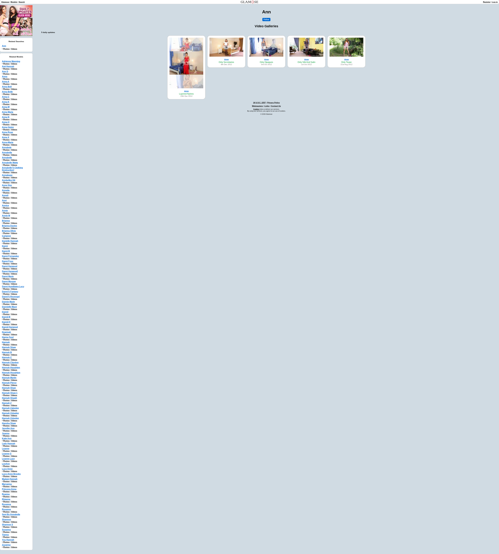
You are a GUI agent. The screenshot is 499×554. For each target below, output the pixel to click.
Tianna (5, 535)
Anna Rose (7, 132)
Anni (4, 200)
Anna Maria (7, 112)
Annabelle (7, 157)
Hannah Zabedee (10, 408)
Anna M (5, 107)
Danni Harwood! (10, 271)
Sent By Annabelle (11, 514)
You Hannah (8, 540)
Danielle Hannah (10, 241)
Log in (495, 2)
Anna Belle (7, 92)
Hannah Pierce (9, 383)
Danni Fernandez (10, 256)
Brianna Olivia (9, 231)
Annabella (7, 152)
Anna (4, 76)
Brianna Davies (9, 226)
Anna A (5, 82)
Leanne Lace (8, 459)
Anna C (5, 97)
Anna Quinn (8, 127)
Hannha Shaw (9, 423)
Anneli (5, 195)
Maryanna (7, 484)
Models (14, 2)
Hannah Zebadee (10, 413)
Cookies (256, 109)
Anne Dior (7, 185)
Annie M (6, 216)
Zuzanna (6, 545)
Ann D (5, 71)
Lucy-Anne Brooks (11, 474)
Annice (5, 205)
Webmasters (257, 106)
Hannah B (7, 352)
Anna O (5, 122)
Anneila (5, 190)
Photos (6, 49)
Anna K (5, 102)
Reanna (6, 494)
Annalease (7, 175)
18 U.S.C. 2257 (259, 103)
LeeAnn (6, 464)
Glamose (5, 2)
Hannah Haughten (11, 367)
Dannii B (6, 317)
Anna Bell (7, 87)
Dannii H (6, 322)
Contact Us (276, 106)
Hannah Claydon (10, 362)
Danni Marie (8, 276)
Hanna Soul (8, 337)
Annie (5, 210)
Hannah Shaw (9, 347)
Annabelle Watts (10, 163)
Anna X (5, 137)
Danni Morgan (9, 281)
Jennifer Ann (8, 428)
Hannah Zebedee (10, 418)
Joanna (5, 433)
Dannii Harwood (10, 327)
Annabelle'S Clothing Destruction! (12, 169)
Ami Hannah (8, 66)
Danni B (6, 251)
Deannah (6, 332)
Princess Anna (9, 489)
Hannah (6, 342)
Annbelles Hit (8, 180)
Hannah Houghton (11, 373)
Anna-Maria (7, 142)
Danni (5, 246)
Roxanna (6, 504)
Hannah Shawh (9, 398)
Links (266, 106)
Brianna (6, 221)
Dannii (5, 312)
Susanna (6, 530)
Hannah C (7, 357)
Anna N (5, 117)
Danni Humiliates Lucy (13, 286)
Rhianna (6, 499)
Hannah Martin (9, 378)
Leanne (5, 449)
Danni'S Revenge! (11, 297)
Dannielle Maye (9, 307)
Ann (4, 46)
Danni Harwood (9, 266)
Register (486, 2)
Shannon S (7, 524)
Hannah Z (7, 403)
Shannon (6, 519)
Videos (14, 49)
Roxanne (6, 509)
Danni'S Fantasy (10, 292)
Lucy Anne (7, 469)
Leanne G (6, 454)
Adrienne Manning (11, 61)
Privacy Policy (273, 103)
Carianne (6, 236)
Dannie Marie (8, 302)
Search (22, 2)
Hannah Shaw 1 (9, 393)
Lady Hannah (8, 443)
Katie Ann (7, 438)
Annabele (6, 147)
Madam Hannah (9, 479)
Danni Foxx (7, 261)
